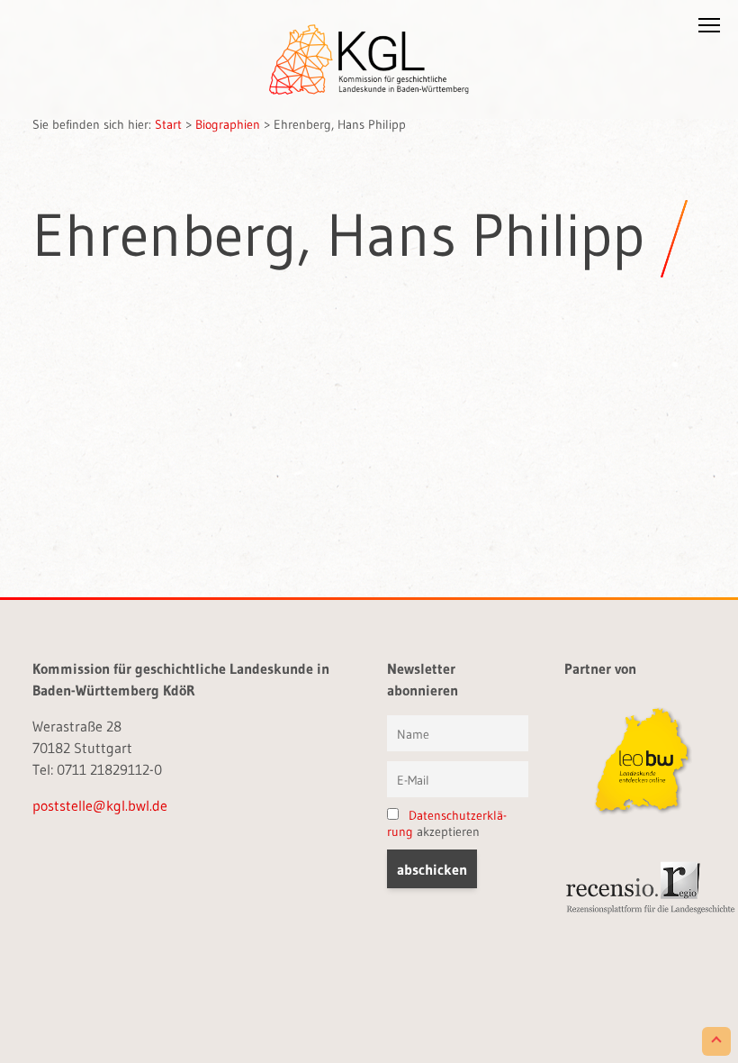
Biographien (227, 124)
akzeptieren (447, 823)
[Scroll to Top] (716, 1041)
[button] (709, 29)
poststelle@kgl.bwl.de (99, 805)
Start (168, 124)
